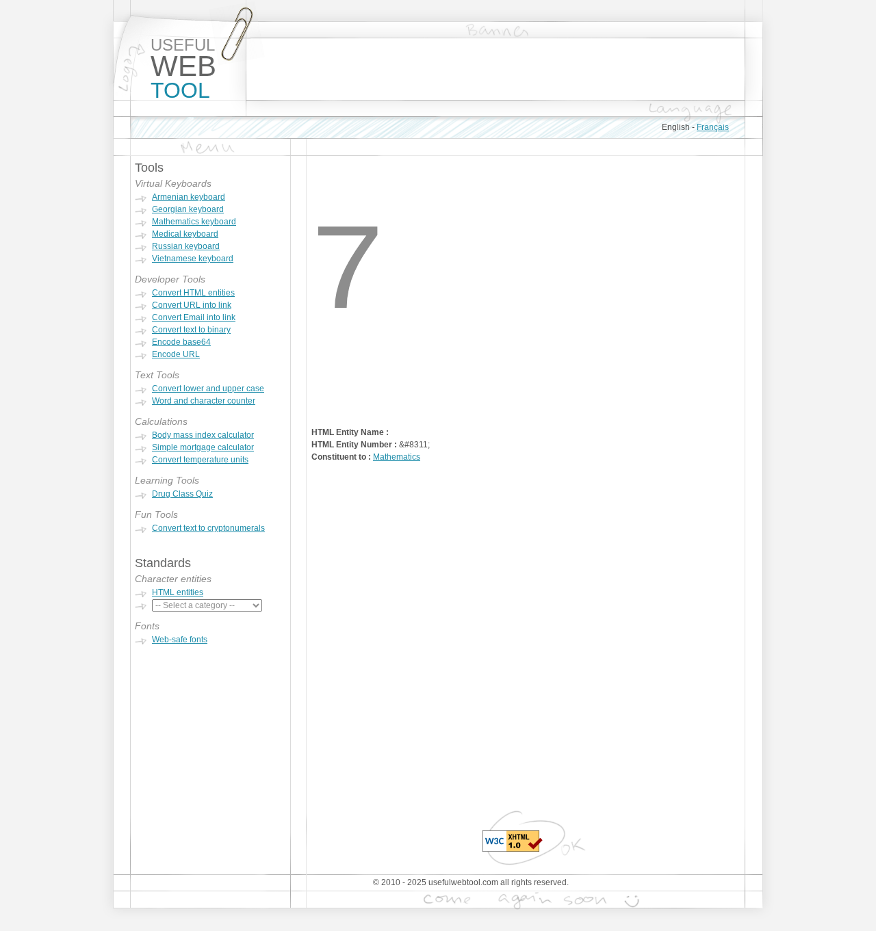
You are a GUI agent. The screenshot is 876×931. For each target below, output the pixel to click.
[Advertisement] (495, 69)
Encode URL (176, 354)
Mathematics (396, 457)
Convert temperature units (200, 459)
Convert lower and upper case (208, 388)
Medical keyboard (185, 234)
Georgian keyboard (188, 209)
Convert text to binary (191, 330)
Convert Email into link (193, 317)
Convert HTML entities (193, 293)
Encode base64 (181, 342)
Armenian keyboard (188, 197)
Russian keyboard (186, 246)
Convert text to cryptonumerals (208, 528)
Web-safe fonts (179, 639)
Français (713, 127)
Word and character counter (203, 401)
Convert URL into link (191, 305)
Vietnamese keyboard (192, 258)
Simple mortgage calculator (203, 447)
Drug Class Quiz (182, 494)
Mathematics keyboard (194, 221)
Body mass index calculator (203, 435)
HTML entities (177, 592)
